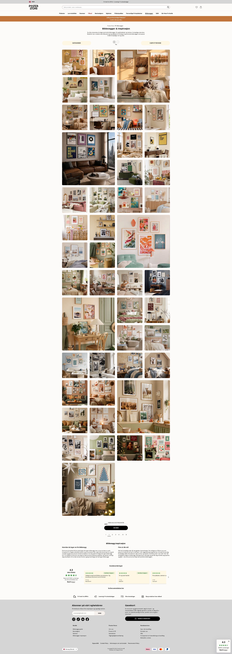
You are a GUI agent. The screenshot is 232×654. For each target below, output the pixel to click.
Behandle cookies (145, 638)
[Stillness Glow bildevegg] (88, 489)
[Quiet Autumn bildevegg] (143, 76)
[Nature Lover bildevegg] (143, 406)
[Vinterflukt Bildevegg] (129, 365)
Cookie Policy (104, 643)
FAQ (141, 633)
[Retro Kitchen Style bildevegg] (129, 200)
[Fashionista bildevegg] (74, 448)
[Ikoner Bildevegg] (102, 365)
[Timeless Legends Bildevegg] (157, 282)
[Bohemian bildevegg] (102, 393)
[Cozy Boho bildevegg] (102, 420)
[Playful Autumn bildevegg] (74, 62)
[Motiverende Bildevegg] (157, 310)
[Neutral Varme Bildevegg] (129, 338)
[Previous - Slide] (81, 577)
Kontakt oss (144, 631)
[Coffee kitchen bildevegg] (102, 227)
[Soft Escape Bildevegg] (157, 338)
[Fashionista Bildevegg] (129, 145)
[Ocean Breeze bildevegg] (74, 255)
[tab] (196, 7)
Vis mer (116, 528)
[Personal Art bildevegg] (74, 393)
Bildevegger (120, 26)
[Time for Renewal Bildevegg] (102, 282)
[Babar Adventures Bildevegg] (102, 255)
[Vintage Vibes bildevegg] (102, 448)
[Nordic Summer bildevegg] (102, 200)
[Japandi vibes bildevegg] (143, 241)
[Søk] (168, 7)
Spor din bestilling (145, 629)
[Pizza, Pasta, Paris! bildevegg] (157, 172)
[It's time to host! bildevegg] (74, 227)
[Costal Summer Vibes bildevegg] (157, 200)
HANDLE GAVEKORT (144, 618)
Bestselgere (76, 631)
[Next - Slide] (168, 577)
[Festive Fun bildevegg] (157, 448)
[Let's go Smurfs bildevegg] (102, 117)
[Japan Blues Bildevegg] (74, 365)
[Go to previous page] (105, 534)
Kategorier (76, 43)
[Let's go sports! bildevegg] (129, 172)
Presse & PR (112, 631)
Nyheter (75, 633)
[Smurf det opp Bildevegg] (129, 117)
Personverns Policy (134, 643)
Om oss (111, 629)
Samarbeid (112, 633)
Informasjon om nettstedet (118, 643)
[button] (118, 42)
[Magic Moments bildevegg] (129, 448)
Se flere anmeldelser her (116, 588)
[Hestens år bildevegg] (74, 90)
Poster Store (110, 26)
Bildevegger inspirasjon (79, 635)
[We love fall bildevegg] (102, 62)
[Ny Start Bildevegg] (88, 324)
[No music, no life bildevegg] (88, 158)
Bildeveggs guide (78, 629)
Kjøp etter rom (155, 43)
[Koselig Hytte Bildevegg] (157, 365)
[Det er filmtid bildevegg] (157, 145)
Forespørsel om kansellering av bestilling (152, 635)
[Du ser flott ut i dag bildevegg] (157, 117)
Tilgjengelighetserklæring (116, 635)
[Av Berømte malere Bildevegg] (102, 90)
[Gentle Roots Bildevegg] (74, 282)
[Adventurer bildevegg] (74, 420)
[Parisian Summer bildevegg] (74, 200)
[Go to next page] (126, 534)
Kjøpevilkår (95, 643)
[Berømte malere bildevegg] (74, 117)
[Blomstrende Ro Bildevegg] (129, 310)
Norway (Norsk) (70, 649)
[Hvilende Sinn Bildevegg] (129, 282)
